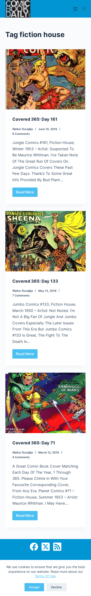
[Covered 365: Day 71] (45, 403)
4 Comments (21, 457)
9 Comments (21, 133)
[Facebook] (34, 547)
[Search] (84, 9)
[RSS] (57, 547)
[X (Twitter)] (46, 547)
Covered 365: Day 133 (35, 281)
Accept (34, 587)
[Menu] (75, 9)
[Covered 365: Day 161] (45, 79)
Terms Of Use (45, 576)
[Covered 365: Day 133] (45, 241)
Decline (56, 587)
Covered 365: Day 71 (33, 442)
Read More (27, 193)
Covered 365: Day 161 (34, 119)
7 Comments (21, 295)
